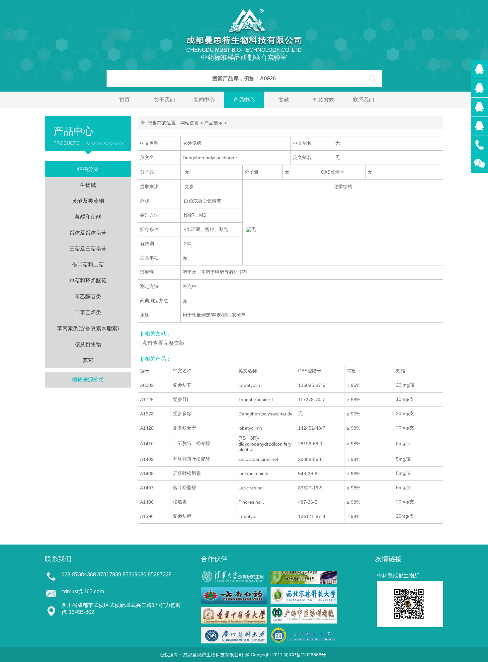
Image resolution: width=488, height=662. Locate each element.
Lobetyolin (249, 385)
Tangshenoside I (255, 399)
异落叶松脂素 (187, 473)
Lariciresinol (251, 487)
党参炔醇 (182, 516)
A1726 (147, 399)
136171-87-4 (311, 516)
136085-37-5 (311, 385)
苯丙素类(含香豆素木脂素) (88, 328)
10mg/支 (405, 399)
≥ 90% (353, 413)
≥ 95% (353, 385)
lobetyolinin (250, 428)
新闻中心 (204, 100)
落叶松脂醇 (184, 487)
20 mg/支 (405, 385)
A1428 (147, 428)
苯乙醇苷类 (88, 296)
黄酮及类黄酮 (88, 201)
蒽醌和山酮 (88, 217)
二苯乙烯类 (88, 312)
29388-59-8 (310, 459)
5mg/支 (403, 443)
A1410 (147, 443)
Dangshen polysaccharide (265, 413)
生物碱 (88, 185)
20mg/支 (405, 413)
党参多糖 (182, 413)
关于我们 (164, 100)
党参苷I (180, 399)
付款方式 (323, 100)
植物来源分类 (88, 379)
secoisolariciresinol (258, 459)
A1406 (147, 502)
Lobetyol (247, 516)
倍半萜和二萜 (88, 264)
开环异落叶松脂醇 (191, 459)
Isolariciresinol (253, 473)
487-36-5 (307, 502)
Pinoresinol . (251, 502)
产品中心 (244, 100)
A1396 (147, 516)
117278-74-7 (311, 399)
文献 (284, 100)
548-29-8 (307, 473)
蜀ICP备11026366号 (305, 654)
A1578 (147, 413)
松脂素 (180, 501)
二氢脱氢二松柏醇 (191, 443)
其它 (88, 360)
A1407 (147, 487)
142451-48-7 (311, 428)
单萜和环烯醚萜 (88, 280)
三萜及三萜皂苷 (88, 249)
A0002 (147, 385)
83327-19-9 (310, 487)
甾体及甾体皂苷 (88, 233)
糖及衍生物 (88, 344)
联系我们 (363, 100)
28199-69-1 (310, 443)
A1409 (147, 459)
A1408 (147, 473)
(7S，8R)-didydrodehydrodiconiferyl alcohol (265, 443)
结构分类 (88, 169)
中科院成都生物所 (398, 575)
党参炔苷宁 (184, 427)
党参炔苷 (182, 385)
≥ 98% (353, 399)
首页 (124, 100)
